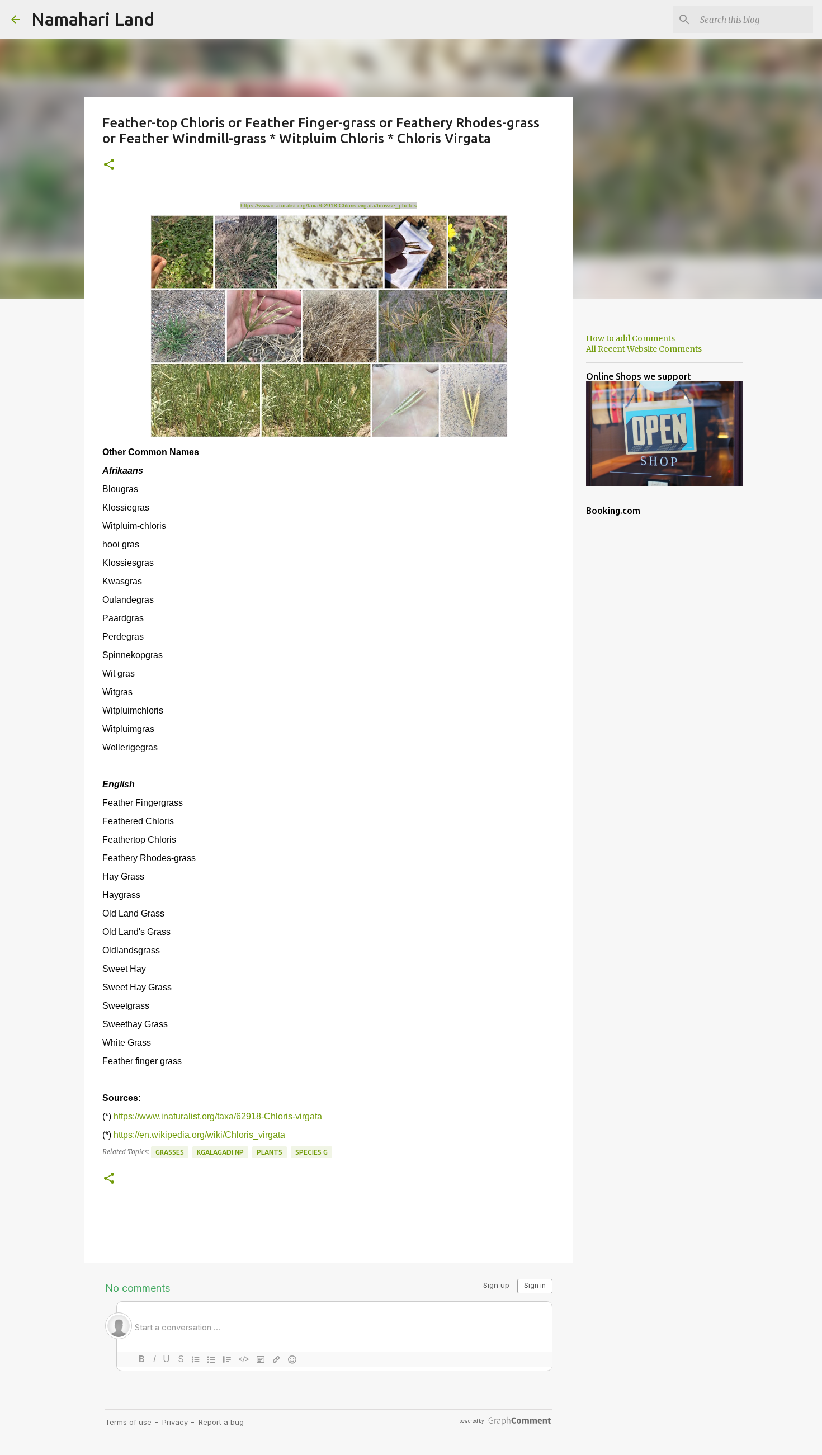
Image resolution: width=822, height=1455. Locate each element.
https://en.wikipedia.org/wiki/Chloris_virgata (199, 1135)
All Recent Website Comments (644, 349)
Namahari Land (92, 19)
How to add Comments (630, 338)
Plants (269, 1152)
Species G (311, 1152)
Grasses (169, 1152)
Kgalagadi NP (220, 1152)
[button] (109, 165)
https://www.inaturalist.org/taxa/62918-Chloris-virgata (218, 1116)
